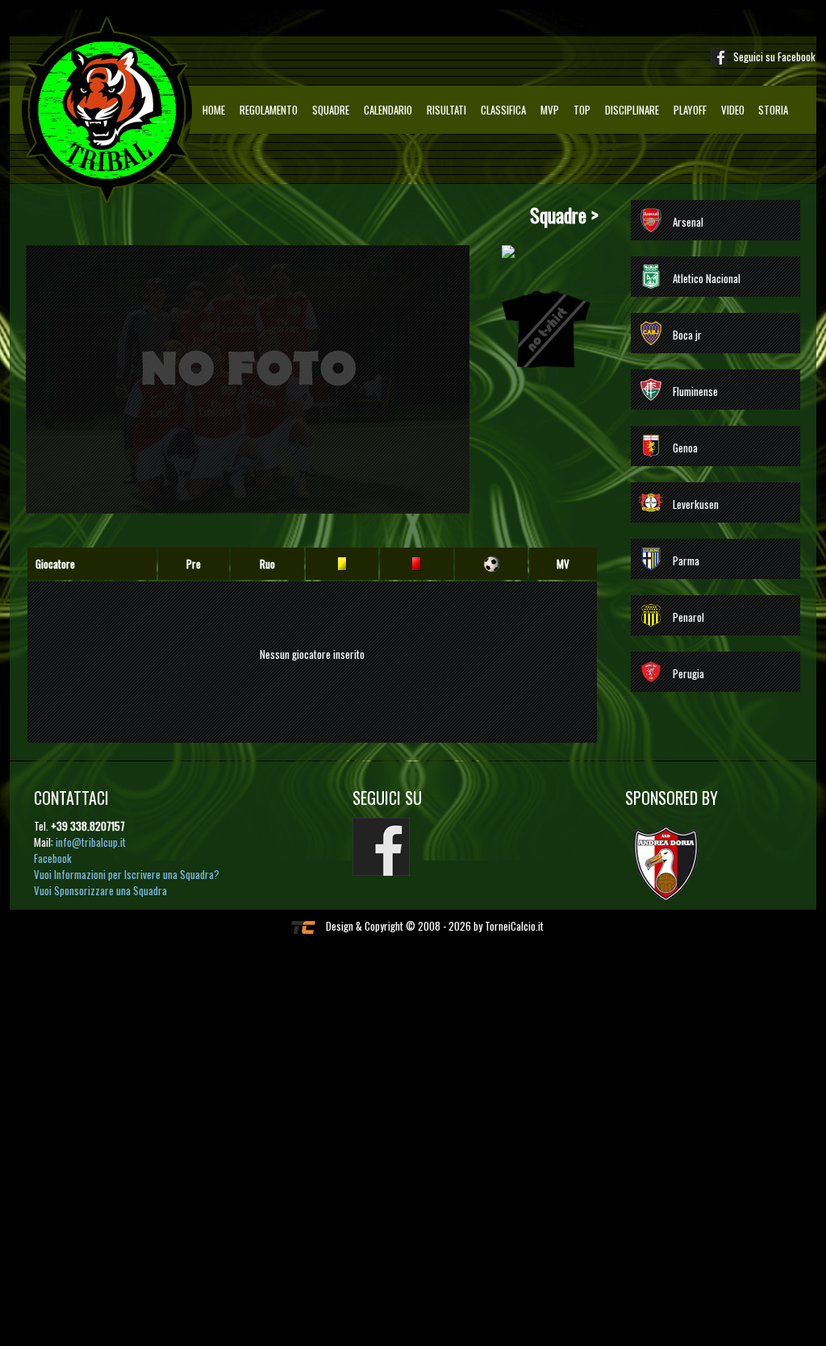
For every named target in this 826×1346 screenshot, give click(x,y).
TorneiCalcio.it (514, 926)
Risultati (446, 110)
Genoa (685, 448)
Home (213, 110)
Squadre (330, 110)
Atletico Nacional (706, 278)
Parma (686, 560)
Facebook (53, 858)
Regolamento (269, 110)
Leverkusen (696, 504)
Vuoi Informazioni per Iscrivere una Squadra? (126, 874)
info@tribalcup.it (91, 842)
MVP (549, 110)
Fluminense (695, 391)
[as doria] (674, 862)
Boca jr (687, 335)
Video (733, 110)
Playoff (690, 110)
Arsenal (688, 222)
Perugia (688, 673)
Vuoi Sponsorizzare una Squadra (100, 890)
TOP (582, 110)
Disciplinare (632, 110)
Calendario (388, 110)
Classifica (503, 110)
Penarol (688, 617)
